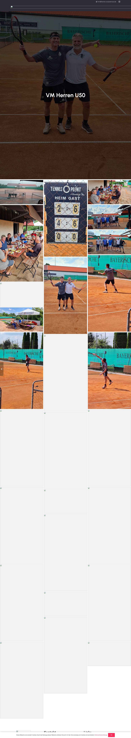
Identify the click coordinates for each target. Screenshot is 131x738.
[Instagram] (119, 2)
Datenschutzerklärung (101, 735)
